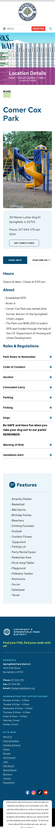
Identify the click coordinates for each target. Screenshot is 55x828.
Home (11, 77)
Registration (9, 782)
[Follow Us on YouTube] (46, 792)
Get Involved (9, 757)
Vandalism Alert (13, 455)
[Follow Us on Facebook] (27, 792)
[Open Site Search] (50, 28)
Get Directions (24, 243)
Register (38, 28)
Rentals (6, 753)
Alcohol (8, 377)
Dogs (6, 417)
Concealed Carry (14, 387)
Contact (7, 778)
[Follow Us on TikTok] (39, 792)
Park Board (8, 766)
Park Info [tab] (15, 260)
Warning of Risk (13, 444)
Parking (8, 397)
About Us (7, 737)
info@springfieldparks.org (22, 688)
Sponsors (7, 774)
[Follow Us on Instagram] (33, 792)
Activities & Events (11, 745)
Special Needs (9, 770)
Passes (6, 749)
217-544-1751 (17, 680)
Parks (41, 77)
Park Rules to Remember (19, 356)
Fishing (8, 407)
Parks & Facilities (27, 77)
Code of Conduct (14, 367)
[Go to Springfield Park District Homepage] (27, 12)
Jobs (5, 762)
